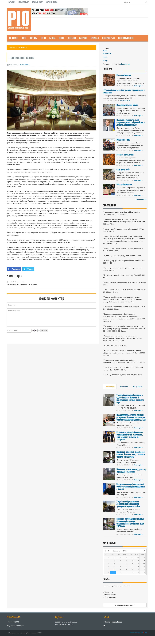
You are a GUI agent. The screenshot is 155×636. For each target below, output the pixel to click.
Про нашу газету (37, 2)
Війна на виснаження (125, 154)
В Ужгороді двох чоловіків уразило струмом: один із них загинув (124, 91)
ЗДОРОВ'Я (83, 38)
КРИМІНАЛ (95, 38)
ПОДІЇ (24, 38)
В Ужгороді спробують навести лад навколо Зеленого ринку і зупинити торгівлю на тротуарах (130, 454)
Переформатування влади (127, 105)
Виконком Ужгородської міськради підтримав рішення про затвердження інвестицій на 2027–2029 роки (130, 522)
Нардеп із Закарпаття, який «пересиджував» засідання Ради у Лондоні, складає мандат (130, 122)
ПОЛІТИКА (33, 38)
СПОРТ (61, 38)
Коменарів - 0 (138, 86)
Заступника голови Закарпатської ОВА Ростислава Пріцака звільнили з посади (130, 486)
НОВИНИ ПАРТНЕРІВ (125, 38)
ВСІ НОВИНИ (13, 38)
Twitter (30, 269)
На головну (11, 2)
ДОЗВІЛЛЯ (72, 38)
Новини (12, 47)
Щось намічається (123, 75)
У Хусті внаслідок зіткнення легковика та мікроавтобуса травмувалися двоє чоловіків (128, 504)
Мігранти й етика (123, 139)
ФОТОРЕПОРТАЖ (108, 38)
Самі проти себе (123, 169)
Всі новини (142, 199)
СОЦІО (43, 38)
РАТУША (52, 38)
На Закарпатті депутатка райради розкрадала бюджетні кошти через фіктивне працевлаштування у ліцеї (131, 417)
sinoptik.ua (125, 64)
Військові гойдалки (124, 184)
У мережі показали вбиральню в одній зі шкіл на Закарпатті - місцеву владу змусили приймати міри (130, 398)
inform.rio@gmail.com (113, 622)
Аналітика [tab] (124, 386)
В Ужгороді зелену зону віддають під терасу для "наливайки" (131, 470)
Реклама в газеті (24, 2)
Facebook (16, 269)
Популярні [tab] (137, 386)
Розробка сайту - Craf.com (138, 632)
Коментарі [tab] (110, 386)
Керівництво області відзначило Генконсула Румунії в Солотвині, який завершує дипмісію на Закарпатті (129, 435)
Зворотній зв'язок (51, 2)
